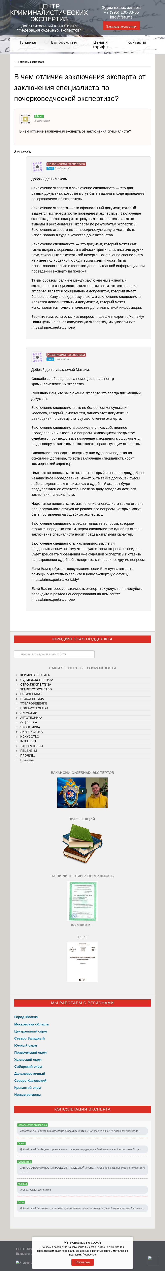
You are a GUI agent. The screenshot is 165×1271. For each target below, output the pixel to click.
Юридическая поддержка (82, 639)
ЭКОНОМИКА (30, 727)
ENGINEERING (31, 694)
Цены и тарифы (100, 44)
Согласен (82, 1262)
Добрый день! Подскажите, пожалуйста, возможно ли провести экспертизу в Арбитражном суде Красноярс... (82, 1208)
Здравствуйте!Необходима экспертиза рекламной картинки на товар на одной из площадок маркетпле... (80, 1131)
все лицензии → (82, 924)
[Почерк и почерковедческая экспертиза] (82, 863)
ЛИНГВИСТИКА (31, 731)
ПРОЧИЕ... (28, 755)
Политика (27, 760)
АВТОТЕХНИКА (31, 717)
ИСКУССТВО (29, 736)
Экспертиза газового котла (35, 1189)
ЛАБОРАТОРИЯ (31, 746)
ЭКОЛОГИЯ (28, 713)
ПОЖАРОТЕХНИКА (34, 708)
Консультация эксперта (82, 1109)
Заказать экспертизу (121, 26)
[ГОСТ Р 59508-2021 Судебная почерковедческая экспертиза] (82, 981)
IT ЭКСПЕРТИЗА (32, 698)
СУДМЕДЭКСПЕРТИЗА (36, 680)
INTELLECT (28, 741)
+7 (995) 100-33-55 (121, 12)
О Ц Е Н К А (28, 722)
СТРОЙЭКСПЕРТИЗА (35, 684)
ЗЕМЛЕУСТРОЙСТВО (36, 689)
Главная (28, 42)
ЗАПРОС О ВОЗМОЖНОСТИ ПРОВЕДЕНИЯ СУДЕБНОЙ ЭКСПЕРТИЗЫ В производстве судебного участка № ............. (82, 1169)
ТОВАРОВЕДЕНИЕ (33, 703)
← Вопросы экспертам (29, 61)
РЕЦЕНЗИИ (28, 750)
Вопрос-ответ (64, 42)
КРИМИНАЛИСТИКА (35, 675)
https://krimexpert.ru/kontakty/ (120, 317)
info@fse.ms (121, 17)
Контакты (137, 42)
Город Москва (26, 1017)
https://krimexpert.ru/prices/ (53, 327)
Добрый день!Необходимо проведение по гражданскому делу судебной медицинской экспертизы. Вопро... (81, 1149)
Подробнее (89, 1254)
